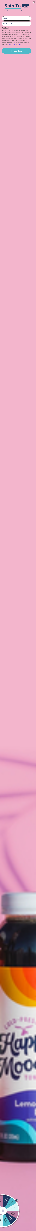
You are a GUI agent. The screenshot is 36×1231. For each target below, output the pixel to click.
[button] (34, 2)
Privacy (19, 44)
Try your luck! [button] (16, 51)
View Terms (11, 44)
